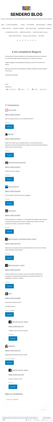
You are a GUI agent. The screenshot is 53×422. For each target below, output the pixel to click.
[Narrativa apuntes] (18, 40)
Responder (9, 126)
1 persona (12, 310)
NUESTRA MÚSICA (40, 24)
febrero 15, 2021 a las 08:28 (12, 298)
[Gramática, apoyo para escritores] (20, 40)
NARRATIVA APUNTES (25, 32)
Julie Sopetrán (12, 211)
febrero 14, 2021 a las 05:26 (12, 191)
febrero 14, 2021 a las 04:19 (12, 167)
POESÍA (23, 24)
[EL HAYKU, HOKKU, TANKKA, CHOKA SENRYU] (33, 40)
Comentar (43, 409)
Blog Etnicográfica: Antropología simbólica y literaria (22, 239)
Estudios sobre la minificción (30, 36)
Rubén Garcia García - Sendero (16, 265)
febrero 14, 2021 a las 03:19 (12, 139)
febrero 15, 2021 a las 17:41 (16, 326)
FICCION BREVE (30, 24)
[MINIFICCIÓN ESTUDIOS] (27, 40)
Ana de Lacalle (12, 110)
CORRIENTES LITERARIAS (44, 28)
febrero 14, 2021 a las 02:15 (12, 114)
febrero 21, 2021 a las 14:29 (16, 374)
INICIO (2, 24)
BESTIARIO (41, 36)
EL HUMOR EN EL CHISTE (11, 32)
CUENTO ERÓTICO (6, 28)
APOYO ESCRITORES (31, 28)
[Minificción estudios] (25, 40)
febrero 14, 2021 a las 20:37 (12, 270)
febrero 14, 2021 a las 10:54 (12, 243)
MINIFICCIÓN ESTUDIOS (15, 36)
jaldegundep (11, 346)
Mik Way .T (11, 134)
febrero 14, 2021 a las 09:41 (12, 215)
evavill (10, 293)
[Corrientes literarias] (22, 40)
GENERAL (49, 24)
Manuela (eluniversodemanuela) (17, 162)
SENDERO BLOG (26, 14)
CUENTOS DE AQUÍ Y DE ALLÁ (40, 32)
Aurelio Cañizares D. (13, 186)
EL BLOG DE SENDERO (11, 24)
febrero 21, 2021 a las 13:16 (12, 350)
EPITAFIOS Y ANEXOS (18, 28)
